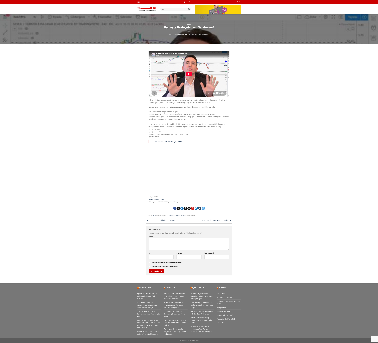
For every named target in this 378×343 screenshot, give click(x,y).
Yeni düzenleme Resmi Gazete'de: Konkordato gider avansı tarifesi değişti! (147, 305)
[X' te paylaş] (178, 208)
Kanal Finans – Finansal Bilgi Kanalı (167, 141)
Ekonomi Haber (145, 288)
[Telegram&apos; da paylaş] (203, 208)
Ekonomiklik (173, 34)
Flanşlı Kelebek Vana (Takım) (227, 319)
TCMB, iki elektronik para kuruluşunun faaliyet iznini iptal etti (148, 313)
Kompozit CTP (222, 308)
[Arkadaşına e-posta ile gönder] (189, 208)
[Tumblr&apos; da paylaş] (199, 208)
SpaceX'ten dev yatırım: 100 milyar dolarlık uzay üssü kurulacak (147, 296)
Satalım (183, 215)
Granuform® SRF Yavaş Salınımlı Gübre (228, 302)
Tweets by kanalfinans (156, 199)
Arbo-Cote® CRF (222, 294)
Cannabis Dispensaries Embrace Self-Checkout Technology (201, 312)
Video (189, 24)
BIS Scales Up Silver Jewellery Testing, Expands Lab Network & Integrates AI (201, 305)
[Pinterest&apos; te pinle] (192, 208)
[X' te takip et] (237, 2)
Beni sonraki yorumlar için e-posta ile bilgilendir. (167, 262)
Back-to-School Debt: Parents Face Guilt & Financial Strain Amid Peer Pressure (174, 296)
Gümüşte (177, 215)
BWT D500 (220, 323)
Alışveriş (223, 288)
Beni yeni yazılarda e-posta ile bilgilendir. (165, 266)
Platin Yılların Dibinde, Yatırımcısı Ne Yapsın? (165, 220)
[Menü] (138, 2)
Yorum (151, 236)
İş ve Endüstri (198, 288)
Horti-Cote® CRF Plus (224, 297)
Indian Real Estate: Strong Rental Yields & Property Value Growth (201, 320)
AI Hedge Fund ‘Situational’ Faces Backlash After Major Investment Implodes (173, 305)
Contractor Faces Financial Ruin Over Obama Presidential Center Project (175, 322)
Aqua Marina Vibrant (224, 311)
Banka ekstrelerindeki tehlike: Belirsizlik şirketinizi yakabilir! (148, 333)
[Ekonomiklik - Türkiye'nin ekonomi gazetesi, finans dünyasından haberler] (147, 9)
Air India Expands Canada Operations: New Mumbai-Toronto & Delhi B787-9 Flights (201, 329)
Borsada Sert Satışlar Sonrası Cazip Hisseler (213, 220)
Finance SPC (171, 288)
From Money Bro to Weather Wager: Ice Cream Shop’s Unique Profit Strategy (175, 331)
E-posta (179, 253)
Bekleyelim (171, 215)
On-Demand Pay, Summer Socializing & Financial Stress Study (174, 313)
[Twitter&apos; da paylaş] (182, 208)
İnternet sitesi (209, 253)
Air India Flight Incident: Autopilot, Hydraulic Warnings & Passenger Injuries (201, 296)
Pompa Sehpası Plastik (225, 315)
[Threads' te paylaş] (185, 208)
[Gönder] (189, 9)
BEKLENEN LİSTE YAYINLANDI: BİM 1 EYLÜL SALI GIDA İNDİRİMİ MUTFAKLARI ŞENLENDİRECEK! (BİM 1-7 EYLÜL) (148, 324)
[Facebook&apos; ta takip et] (236, 2)
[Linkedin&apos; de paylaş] (196, 208)
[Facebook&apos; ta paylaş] (174, 208)
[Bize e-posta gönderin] (239, 2)
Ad (150, 253)
